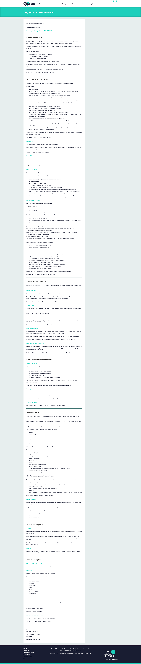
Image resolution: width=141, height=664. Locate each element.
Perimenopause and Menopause (79, 4)
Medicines (40, 4)
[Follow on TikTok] (116, 1)
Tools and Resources (51, 4)
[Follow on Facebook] (111, 1)
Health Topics (64, 4)
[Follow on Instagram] (114, 1)
